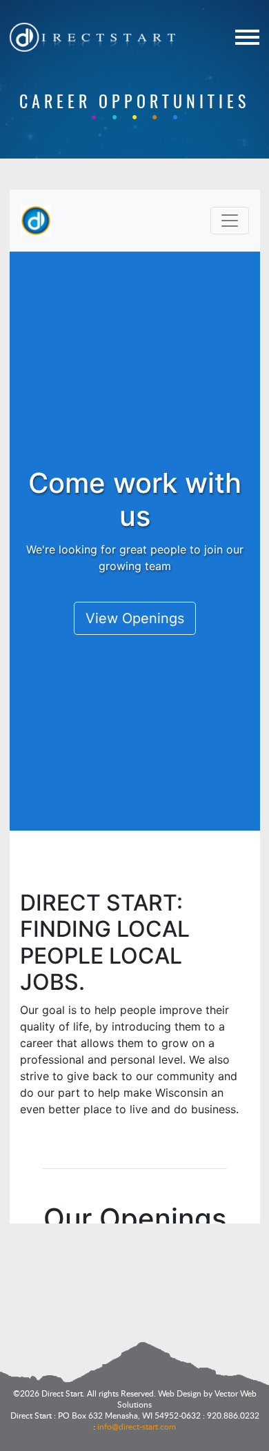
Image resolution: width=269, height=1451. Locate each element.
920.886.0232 (233, 1415)
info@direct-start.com (136, 1426)
